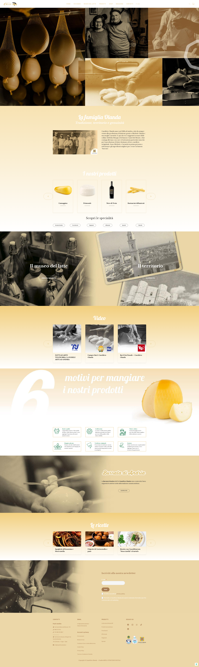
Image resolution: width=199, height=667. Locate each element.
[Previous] (48, 196)
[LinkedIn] (128, 629)
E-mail (104, 579)
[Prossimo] (150, 196)
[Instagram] (132, 625)
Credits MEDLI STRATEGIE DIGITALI (109, 660)
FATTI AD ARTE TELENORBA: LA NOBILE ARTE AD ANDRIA (65, 357)
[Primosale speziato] (87, 190)
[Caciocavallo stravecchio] (136, 190)
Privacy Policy (80, 650)
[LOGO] (10, 3)
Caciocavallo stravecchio (136, 203)
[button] (81, 4)
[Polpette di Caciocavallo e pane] (99, 539)
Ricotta (111, 203)
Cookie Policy (80, 647)
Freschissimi (105, 630)
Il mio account (80, 636)
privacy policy (120, 594)
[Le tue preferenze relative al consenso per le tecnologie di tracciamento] (196, 664)
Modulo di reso (80, 639)
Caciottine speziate (63, 203)
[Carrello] (193, 4)
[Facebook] (128, 625)
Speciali (103, 641)
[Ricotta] (112, 190)
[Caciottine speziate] (63, 190)
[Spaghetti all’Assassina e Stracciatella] (67, 539)
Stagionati (104, 637)
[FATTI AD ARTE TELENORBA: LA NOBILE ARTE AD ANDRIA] (67, 339)
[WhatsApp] (137, 625)
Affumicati (104, 634)
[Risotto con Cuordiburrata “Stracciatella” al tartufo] (132, 539)
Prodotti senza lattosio (107, 627)
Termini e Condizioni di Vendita (84, 654)
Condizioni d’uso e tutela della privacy (86, 643)
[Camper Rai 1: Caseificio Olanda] (99, 339)
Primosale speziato (87, 203)
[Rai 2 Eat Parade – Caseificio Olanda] (132, 339)
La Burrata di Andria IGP (107, 623)
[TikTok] (141, 625)
